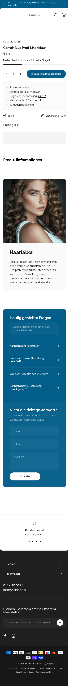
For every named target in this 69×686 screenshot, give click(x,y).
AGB (40, 683)
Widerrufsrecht (11, 683)
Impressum (57, 683)
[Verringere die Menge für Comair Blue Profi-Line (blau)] (6, 74)
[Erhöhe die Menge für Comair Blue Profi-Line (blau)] (20, 74)
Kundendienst (33, 544)
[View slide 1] (28, 556)
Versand (47, 683)
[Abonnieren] (57, 637)
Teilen (11, 116)
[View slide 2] (31, 556)
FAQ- (24, 330)
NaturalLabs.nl (11, 41)
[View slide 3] (35, 556)
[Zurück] (4, 4)
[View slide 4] (39, 556)
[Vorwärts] (64, 4)
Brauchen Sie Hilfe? (56, 116)
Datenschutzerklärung (28, 683)
